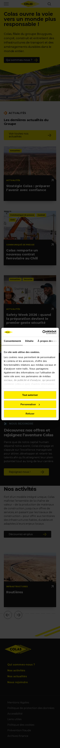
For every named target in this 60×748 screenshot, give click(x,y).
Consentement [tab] (12, 341)
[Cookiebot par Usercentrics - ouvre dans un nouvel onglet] (42, 332)
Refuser (30, 413)
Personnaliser (28, 404)
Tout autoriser (30, 395)
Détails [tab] (29, 341)
